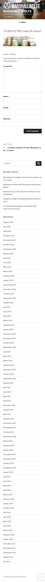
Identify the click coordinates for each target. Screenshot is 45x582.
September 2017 (9, 553)
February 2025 (8, 276)
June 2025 (7, 262)
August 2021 (8, 410)
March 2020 (7, 441)
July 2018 (6, 512)
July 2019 (6, 477)
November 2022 (9, 370)
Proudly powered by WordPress (14, 577)
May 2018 (7, 521)
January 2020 (8, 450)
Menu (24, 22)
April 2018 (7, 526)
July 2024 (6, 307)
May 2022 (7, 396)
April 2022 (7, 401)
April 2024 (7, 316)
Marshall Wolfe (17, 11)
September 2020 (9, 437)
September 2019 (9, 468)
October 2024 (8, 294)
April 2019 (7, 490)
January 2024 (8, 330)
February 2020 (8, 446)
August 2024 (8, 303)
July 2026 (6, 227)
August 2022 (8, 383)
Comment (8, 66)
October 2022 (8, 374)
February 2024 (8, 325)
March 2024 (7, 321)
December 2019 (9, 454)
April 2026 (7, 231)
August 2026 (8, 222)
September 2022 (9, 379)
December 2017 (9, 544)
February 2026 (8, 236)
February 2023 (8, 365)
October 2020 (8, 432)
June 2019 (7, 481)
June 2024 (7, 312)
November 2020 (9, 428)
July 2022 (6, 387)
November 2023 (9, 338)
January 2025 (8, 280)
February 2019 (8, 499)
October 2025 (8, 245)
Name (6, 96)
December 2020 (9, 423)
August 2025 (8, 254)
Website (6, 119)
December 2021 (9, 405)
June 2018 (7, 517)
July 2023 (6, 352)
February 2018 (8, 535)
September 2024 (9, 298)
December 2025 (9, 240)
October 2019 (8, 463)
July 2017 (6, 562)
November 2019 (9, 459)
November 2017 (9, 548)
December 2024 (9, 285)
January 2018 (8, 539)
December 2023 (9, 334)
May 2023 (7, 356)
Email (6, 108)
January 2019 (8, 504)
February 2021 (8, 419)
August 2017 (8, 557)
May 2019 (7, 486)
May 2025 (7, 267)
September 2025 (9, 249)
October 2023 (8, 343)
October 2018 (8, 508)
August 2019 (8, 472)
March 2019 (7, 495)
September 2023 (9, 347)
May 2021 (7, 414)
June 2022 (7, 392)
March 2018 (7, 530)
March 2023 (7, 361)
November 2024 (9, 289)
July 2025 (6, 258)
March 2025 (7, 271)
